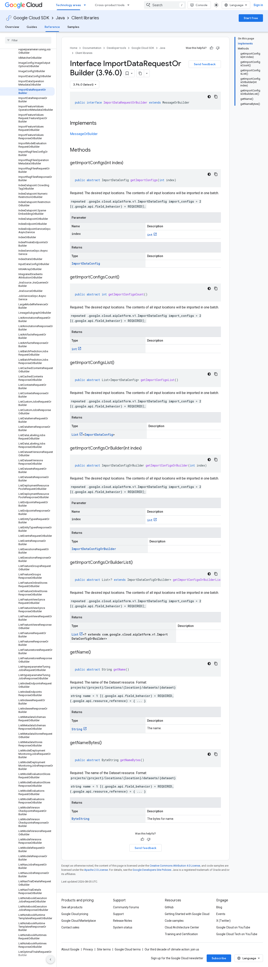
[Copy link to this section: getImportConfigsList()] (118, 362)
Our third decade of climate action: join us (172, 949)
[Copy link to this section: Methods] (96, 150)
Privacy (88, 949)
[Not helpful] (218, 48)
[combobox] (165, 5)
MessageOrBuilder (84, 134)
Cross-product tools (110, 5)
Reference (52, 27)
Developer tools (116, 47)
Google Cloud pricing (74, 914)
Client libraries (85, 18)
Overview (12, 27)
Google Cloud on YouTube (233, 927)
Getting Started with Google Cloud (187, 914)
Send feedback (205, 64)
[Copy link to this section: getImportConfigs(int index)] (127, 163)
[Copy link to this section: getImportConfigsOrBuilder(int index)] (146, 448)
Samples (73, 27)
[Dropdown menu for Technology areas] (86, 5)
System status (122, 927)
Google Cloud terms (128, 949)
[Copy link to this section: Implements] (101, 123)
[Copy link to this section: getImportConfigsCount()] (123, 277)
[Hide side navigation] (50, 959)
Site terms (104, 949)
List (75, 435)
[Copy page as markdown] (140, 73)
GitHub (169, 907)
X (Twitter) (223, 920)
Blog (219, 907)
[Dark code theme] (209, 96)
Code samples (174, 920)
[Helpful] (211, 48)
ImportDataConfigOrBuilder (94, 549)
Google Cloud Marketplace (78, 920)
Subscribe (219, 958)
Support (118, 914)
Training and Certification (181, 934)
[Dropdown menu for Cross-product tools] (130, 5)
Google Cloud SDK (31, 18)
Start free (251, 18)
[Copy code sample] (216, 96)
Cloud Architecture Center (182, 927)
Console (201, 5)
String (77, 729)
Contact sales (70, 927)
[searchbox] (28, 40)
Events (220, 914)
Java (60, 18)
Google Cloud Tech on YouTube (236, 934)
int (149, 235)
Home (73, 47)
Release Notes (122, 920)
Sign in (258, 5)
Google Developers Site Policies (152, 869)
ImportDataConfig (86, 263)
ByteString (80, 819)
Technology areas (68, 5)
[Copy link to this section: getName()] (95, 652)
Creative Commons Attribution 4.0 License (175, 865)
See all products (71, 907)
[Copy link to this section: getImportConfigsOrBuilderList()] (137, 562)
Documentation (92, 47)
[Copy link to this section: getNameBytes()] (106, 743)
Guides (32, 27)
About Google (70, 949)
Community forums (126, 907)
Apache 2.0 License (96, 869)
